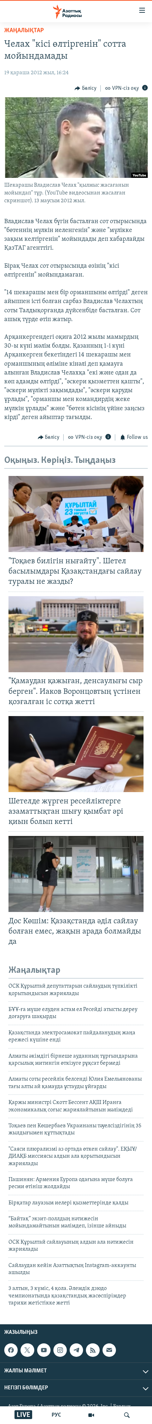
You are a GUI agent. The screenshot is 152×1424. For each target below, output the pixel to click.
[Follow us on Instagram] (60, 1350)
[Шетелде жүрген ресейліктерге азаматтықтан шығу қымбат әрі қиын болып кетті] (76, 754)
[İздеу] (127, 1415)
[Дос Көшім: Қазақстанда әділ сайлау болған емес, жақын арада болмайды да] (76, 874)
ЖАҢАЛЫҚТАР (24, 31)
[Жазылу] (109, 1350)
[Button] (86, 88)
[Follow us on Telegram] (76, 1350)
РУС (56, 1415)
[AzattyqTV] (91, 1415)
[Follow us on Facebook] (11, 1350)
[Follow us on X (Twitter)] (27, 1350)
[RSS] (92, 1350)
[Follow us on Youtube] (44, 1350)
